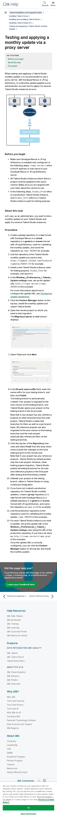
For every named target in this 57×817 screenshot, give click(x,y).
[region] (28, 799)
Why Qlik (11, 697)
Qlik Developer (14, 620)
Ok (28, 808)
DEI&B (9, 753)
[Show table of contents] (5, 12)
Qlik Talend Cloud (15, 657)
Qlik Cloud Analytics (16, 672)
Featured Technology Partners (21, 720)
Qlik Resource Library (17, 635)
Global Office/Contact (17, 772)
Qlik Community (25, 780)
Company (11, 741)
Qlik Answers (13, 676)
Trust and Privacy (15, 705)
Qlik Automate (13, 684)
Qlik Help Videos (15, 616)
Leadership (12, 745)
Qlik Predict (12, 680)
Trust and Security (15, 701)
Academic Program (16, 756)
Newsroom (12, 768)
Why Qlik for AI (14, 712)
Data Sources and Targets (19, 724)
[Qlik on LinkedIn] (44, 781)
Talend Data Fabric (16, 661)
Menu (53, 5)
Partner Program (15, 760)
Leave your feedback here (21, 584)
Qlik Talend (12, 653)
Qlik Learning (13, 627)
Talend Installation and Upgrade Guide (26, 12)
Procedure (12, 66)
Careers (11, 764)
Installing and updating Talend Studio (24, 19)
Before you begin (16, 59)
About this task (14, 62)
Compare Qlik (13, 716)
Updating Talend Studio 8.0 (20, 23)
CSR (9, 749)
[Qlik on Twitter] (39, 781)
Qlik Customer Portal (17, 631)
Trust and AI (12, 708)
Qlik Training (13, 624)
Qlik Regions (13, 728)
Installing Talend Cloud (18, 16)
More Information (28, 814)
